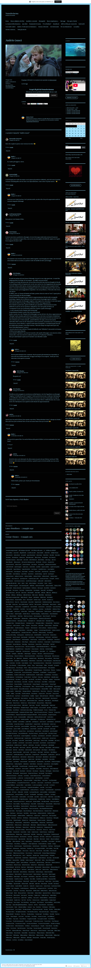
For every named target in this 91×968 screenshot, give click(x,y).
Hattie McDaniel (45, 698)
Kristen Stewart (23, 773)
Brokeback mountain (47, 602)
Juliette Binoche (16, 759)
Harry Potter (38, 698)
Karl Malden (16, 761)
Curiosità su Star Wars (26, 632)
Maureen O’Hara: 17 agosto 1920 (72, 399)
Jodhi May (25, 745)
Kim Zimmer (35, 771)
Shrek (15, 893)
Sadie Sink (31, 883)
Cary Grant (28, 609)
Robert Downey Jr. (54, 869)
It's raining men (41, 719)
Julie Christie (9, 759)
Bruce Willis (8, 604)
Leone (17, 789)
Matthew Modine (21, 815)
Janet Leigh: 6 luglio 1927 (71, 456)
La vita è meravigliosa (37, 785)
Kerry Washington (10, 768)
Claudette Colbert (10, 627)
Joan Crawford (29, 742)
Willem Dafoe (9, 935)
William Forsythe (40, 935)
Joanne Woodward (51, 742)
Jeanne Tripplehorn (25, 735)
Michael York (42, 822)
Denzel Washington (56, 642)
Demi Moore (40, 642)
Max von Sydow (52, 815)
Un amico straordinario (32, 923)
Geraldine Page (17, 686)
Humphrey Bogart (25, 707)
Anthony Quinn (53, 576)
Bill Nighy (8, 595)
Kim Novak (29, 771)
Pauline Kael (9, 848)
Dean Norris (57, 639)
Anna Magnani (17, 571)
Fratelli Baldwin (9, 674)
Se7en (55, 888)
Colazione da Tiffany (52, 627)
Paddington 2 (24, 843)
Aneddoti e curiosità (31, 21)
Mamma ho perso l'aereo (19, 801)
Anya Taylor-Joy (15, 578)
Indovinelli (82, 24)
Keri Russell (49, 766)
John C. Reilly (9, 747)
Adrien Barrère (9, 555)
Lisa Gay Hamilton (19, 794)
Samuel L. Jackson (10, 886)
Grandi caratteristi (26, 693)
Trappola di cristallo (31, 918)
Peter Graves (25, 850)
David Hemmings (40, 637)
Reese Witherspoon (50, 860)
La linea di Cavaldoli (27, 780)
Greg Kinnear (34, 693)
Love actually (30, 796)
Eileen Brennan (55, 656)
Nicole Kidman (47, 834)
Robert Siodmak (37, 874)
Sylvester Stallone (22, 907)
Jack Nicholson (50, 721)
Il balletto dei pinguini (38, 710)
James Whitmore (25, 728)
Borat (24, 599)
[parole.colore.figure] (79, 626)
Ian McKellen (9, 710)
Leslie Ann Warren (34, 789)
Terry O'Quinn (18, 909)
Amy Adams (34, 564)
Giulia (50, 688)
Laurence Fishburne (10, 785)
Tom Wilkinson (50, 916)
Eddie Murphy (27, 653)
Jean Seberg (34, 735)
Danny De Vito (46, 634)
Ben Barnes (53, 588)
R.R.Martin (52, 855)
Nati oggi (62, 21)
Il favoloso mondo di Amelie (12, 712)
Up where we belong (55, 923)
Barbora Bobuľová (26, 588)
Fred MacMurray (19, 677)
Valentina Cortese (10, 925)
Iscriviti (54, 95)
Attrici (23, 583)
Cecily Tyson (17, 611)
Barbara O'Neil (57, 585)
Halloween (58, 695)
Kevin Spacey (46, 768)
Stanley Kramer (52, 897)
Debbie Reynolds (9, 642)
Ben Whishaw (50, 590)
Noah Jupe (30, 836)
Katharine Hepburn (56, 761)
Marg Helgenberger (25, 803)
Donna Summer (35, 649)
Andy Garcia (25, 566)
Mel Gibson (10, 87)
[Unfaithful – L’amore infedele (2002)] (75, 319)
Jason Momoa (38, 731)
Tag (34, 907)
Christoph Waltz (49, 623)
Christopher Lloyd (40, 620)
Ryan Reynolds (17, 883)
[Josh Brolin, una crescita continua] (75, 305)
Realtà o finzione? (30, 860)
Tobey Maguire (13, 916)
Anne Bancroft (45, 571)
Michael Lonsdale (41, 820)
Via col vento (13, 928)
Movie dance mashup (20, 829)
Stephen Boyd (52, 900)
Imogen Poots (9, 717)
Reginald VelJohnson (10, 862)
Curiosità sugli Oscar (15, 632)
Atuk (27, 583)
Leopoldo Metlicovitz (24, 789)
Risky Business (30, 867)
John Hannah (9, 749)
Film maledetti (51, 667)
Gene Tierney (37, 681)
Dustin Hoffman (34, 651)
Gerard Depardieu (26, 686)
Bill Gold (43, 592)
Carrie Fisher (9, 609)
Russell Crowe (41, 881)
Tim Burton (17, 914)
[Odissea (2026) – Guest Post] (75, 203)
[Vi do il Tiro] (67, 638)
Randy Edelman (42, 857)
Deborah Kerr (18, 642)
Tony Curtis (15, 918)
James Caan (53, 724)
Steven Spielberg (49, 902)
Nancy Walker (9, 832)
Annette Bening (38, 573)
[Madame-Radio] (79, 634)
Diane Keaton (31, 644)
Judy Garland (23, 756)
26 (69, 135)
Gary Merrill (31, 679)
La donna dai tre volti (29, 778)
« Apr (69, 138)
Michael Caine (9, 820)
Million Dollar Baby (10, 827)
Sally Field (37, 883)
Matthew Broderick (42, 813)
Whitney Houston (41, 932)
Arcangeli (52, 578)
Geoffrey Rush (52, 681)
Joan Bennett (21, 742)
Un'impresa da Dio (10, 923)
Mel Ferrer (19, 817)
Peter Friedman (9, 850)
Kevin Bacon (18, 768)
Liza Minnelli (33, 794)
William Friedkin (48, 935)
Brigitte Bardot (38, 602)
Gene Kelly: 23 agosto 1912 (71, 380)
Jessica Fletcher (28, 740)
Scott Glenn (50, 888)
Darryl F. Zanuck (16, 637)
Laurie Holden (28, 785)
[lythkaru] (83, 606)
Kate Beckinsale (32, 761)
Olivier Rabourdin (16, 841)
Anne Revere (31, 573)
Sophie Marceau (45, 895)
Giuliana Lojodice (10, 691)
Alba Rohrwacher (30, 557)
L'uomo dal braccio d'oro (35, 775)
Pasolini (49, 843)
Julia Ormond (39, 756)
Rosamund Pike (52, 879)
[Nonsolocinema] (71, 614)
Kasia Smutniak (23, 761)
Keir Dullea (8, 766)
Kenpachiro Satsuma (33, 766)
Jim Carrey (57, 740)
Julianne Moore (31, 756)
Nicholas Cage (19, 834)
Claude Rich (55, 625)
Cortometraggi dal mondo (45, 630)
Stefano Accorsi (36, 900)
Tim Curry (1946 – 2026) (72, 109)
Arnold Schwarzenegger (31, 581)
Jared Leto (15, 731)
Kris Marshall (16, 773)
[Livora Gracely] (71, 606)
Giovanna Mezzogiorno (35, 688)
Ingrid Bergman (9, 719)
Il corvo (46, 710)
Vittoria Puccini (26, 930)
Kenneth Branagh (23, 766)
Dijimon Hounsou (10, 646)
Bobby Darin (43, 597)
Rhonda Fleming (40, 862)
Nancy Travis (52, 829)
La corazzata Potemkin (11, 778)
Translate (75, 73)
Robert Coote (38, 869)
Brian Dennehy (24, 602)
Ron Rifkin (26, 879)
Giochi (7, 688)
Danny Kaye (8, 637)
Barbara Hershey (49, 585)
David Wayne (50, 639)
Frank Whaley (43, 672)
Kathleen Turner (9, 764)
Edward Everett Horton (48, 653)
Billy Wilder (41, 595)
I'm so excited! (42, 707)
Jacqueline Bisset (29, 724)
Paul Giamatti (57, 846)
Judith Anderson (15, 756)
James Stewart (9, 728)
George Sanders (44, 684)
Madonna (48, 799)
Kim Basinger (9, 771)
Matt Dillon (26, 813)
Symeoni (30, 907)
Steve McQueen (40, 902)
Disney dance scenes (19, 646)
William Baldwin (23, 935)
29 (78, 135)
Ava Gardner (40, 583)
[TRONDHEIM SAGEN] (67, 610)
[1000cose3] (79, 610)
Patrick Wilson (44, 846)
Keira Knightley (54, 764)
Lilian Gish (8, 792)
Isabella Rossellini (25, 719)
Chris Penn (53, 616)
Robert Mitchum (23, 871)
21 (75, 133)
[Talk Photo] (79, 618)
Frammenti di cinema (35, 24)
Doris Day (42, 649)
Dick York (52, 644)
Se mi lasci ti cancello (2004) (75, 484)
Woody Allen (43, 937)
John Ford (28, 747)
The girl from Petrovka (37, 909)
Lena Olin (42, 787)
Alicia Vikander (9, 562)
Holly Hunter (25, 705)
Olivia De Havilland (55, 839)
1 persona (14, 264)
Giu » (81, 138)
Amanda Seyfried (10, 564)
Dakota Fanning (42, 632)
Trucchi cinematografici (18, 921)
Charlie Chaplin (18, 613)
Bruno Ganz (15, 604)
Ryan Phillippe (9, 883)
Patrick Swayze (36, 846)
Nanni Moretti (16, 832)
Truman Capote (28, 921)
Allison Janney (17, 562)
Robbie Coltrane (16, 869)
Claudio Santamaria (19, 627)
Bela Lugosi (40, 588)
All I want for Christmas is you (28, 562)
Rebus (43, 860)
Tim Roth (52, 914)
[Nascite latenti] (67, 622)
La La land (46, 778)
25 (66, 135)
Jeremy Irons (53, 738)
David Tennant (33, 639)
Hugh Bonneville (44, 705)
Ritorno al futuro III (55, 867)
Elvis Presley (56, 658)
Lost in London (15, 796)
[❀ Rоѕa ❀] (79, 602)
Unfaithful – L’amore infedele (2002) (73, 311)
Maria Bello (33, 803)
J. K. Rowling (8, 721)
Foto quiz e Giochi (72, 21)
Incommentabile (22, 717)
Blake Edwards (24, 597)
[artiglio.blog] (67, 630)
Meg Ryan (13, 817)
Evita (7, 665)
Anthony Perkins (37, 576)
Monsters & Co (40, 827)
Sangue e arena (39, 886)
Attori (19, 583)
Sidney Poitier (30, 893)
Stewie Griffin (57, 902)
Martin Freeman (49, 806)
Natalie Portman (43, 832)
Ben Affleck (46, 588)
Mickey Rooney (18, 825)
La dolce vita (20, 778)
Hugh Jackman (16, 707)
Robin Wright (17, 876)
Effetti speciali (47, 656)
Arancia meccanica (44, 578)
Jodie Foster (31, 745)
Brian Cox (17, 602)
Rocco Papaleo (24, 876)
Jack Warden (57, 721)
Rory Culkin (32, 879)
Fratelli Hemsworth (30, 674)
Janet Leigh (52, 728)
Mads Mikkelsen (55, 799)
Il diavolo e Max (52, 710)
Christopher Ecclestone (11, 620)
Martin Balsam (41, 806)
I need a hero (50, 717)
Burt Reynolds (45, 604)
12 (69, 131)
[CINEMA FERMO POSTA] (71, 626)
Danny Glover (53, 634)
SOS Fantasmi (9, 897)
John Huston (21, 749)
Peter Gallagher (17, 850)
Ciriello (22, 625)
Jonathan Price (9, 754)
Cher (7, 616)
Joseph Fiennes (35, 754)
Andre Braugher (18, 566)
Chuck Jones (56, 623)
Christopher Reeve (30, 623)
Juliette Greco (24, 759)
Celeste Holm (24, 611)
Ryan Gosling (56, 881)
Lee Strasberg (16, 787)
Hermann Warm (40, 703)
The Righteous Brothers (21, 911)
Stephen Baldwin (44, 900)
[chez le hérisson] (75, 606)
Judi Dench (8, 756)
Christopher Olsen (10, 623)
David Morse (54, 637)
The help (46, 909)
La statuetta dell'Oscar (11, 782)
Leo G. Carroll (48, 787)
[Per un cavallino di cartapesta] (75, 610)
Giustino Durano (35, 691)
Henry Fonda (9, 703)
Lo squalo (8, 796)
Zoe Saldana (20, 940)
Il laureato (50, 712)
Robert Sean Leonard (27, 874)
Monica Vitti (32, 827)
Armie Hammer (9, 581)
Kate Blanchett (40, 761)
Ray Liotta (49, 857)
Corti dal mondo (54, 26)
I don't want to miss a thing (26, 710)
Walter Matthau (9, 932)
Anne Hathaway (16, 573)
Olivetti (47, 839)
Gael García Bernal (10, 679)
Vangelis (42, 925)
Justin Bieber (45, 759)
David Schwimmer (17, 639)
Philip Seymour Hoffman (18, 853)
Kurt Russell (41, 773)
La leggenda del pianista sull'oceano (14, 780)
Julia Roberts (45, 756)
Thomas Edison (53, 911)
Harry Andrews (24, 698)
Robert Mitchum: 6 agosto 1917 (72, 418)
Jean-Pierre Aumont (33, 733)
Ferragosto (56, 665)
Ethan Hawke (48, 663)
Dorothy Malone (49, 649)
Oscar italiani (51, 841)
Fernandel (50, 665)
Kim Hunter (22, 771)
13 (72, 131)
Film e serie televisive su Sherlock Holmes (37, 667)
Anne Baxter (52, 571)
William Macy (9, 937)
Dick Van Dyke (46, 644)
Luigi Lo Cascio (43, 796)
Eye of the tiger (13, 665)
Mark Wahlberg (16, 806)
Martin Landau (9, 808)
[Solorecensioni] (83, 634)
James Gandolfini (25, 726)
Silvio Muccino (9, 895)
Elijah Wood (19, 658)
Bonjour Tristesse (10, 599)
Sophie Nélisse (53, 895)
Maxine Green (45, 815)
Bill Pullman (19, 595)
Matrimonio (55, 810)
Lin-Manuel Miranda (34, 792)
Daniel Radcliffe (37, 634)
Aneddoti (38, 566)
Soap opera (30, 895)
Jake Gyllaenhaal (45, 724)
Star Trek (24, 900)
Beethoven (34, 588)
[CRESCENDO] (79, 638)
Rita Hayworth (38, 867)
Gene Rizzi (31, 681)
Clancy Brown (34, 625)
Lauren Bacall (55, 782)
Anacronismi (41, 564)
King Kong (42, 771)
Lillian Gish (20, 792)
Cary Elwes (22, 609)
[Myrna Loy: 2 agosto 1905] (75, 442)
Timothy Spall (38, 914)
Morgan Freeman (10, 829)
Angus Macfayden (26, 569)
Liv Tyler (27, 794)
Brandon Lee (50, 599)
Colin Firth (15, 630)
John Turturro (33, 752)
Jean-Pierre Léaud (52, 733)
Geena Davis (57, 679)
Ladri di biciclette (39, 778)
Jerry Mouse (15, 740)
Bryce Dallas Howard (23, 604)
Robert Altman (31, 869)
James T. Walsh (17, 728)
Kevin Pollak (39, 768)
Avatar (45, 583)
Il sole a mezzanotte (42, 714)
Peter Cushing (49, 848)
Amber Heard (18, 564)
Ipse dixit (24, 24)
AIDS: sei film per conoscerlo (69, 24)
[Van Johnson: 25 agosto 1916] (75, 375)
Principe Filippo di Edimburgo (49, 853)
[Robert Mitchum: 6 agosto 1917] (75, 423)
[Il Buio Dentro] (71, 634)
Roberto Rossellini (48, 871)
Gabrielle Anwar (54, 677)
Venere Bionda (49, 925)
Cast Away (41, 609)
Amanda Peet (51, 562)
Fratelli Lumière (39, 674)
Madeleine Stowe (33, 799)
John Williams (54, 752)
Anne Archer (38, 571)
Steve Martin (33, 902)
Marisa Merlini (49, 803)
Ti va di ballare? (47, 24)
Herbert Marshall (32, 703)
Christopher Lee (31, 620)
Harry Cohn (31, 698)
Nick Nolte (33, 834)
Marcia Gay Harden (54, 801)
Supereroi (30, 904)
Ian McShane (16, 710)
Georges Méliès (9, 686)
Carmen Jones (41, 606)
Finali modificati (28, 670)
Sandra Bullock (18, 886)
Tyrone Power (47, 921)
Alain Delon (45, 555)
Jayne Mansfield (53, 731)
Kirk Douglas (48, 771)
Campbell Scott (25, 606)
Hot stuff (38, 705)
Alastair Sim (22, 557)
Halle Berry (51, 695)
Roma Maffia (52, 876)
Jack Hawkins (21, 721)
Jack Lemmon (43, 721)
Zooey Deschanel (28, 940)
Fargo (33, 665)
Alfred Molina (41, 559)
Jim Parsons (8, 742)
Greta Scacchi (56, 693)
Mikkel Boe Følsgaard (42, 825)
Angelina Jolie (9, 569)
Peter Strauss (53, 850)
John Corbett (15, 747)
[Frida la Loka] (75, 602)
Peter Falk (56, 848)
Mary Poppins (19, 810)
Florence (53, 670)
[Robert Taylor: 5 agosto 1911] (75, 433)
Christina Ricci (25, 618)
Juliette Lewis (31, 759)
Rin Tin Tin (17, 867)
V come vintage (75, 358)
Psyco (24, 855)
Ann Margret (51, 573)
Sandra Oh (32, 886)
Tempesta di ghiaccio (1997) (71, 286)
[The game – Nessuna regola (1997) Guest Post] (75, 216)
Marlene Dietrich (25, 806)
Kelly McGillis (15, 766)
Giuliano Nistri (18, 691)
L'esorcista (20, 775)
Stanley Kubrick (9, 900)
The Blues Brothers (27, 909)
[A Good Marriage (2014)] (75, 266)
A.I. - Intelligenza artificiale (50, 550)
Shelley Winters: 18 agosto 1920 (72, 389)
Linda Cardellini (43, 792)
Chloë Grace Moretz (28, 616)
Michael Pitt (49, 820)
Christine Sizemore (33, 618)
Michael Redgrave (10, 822)
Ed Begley (14, 653)
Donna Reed (27, 649)
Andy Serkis (32, 566)
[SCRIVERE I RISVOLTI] (79, 630)
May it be (8, 817)
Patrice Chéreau (9, 846)
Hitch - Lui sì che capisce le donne (13, 705)
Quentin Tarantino (44, 855)
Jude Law (58, 754)
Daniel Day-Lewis (29, 634)
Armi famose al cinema (19, 581)
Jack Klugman (35, 721)
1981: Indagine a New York (24, 550)
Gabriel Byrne (47, 677)
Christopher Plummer (20, 623)
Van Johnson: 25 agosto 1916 (71, 370)
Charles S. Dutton (9, 613)
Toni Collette (9, 918)
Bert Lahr (18, 592)
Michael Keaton (32, 820)
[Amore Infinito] (67, 606)
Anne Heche (24, 573)
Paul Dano (50, 846)
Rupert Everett (33, 881)
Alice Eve (54, 559)
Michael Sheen (26, 822)
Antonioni (8, 578)
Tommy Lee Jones (42, 916)
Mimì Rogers (18, 827)
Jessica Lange (37, 740)
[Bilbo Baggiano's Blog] (75, 626)
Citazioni (28, 625)
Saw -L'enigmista (15, 888)
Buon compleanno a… (53, 21)
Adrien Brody (17, 555)
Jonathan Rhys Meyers (19, 754)
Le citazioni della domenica (13, 24)
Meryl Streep (49, 817)
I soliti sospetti (33, 719)
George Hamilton (18, 684)
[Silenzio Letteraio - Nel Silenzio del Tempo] (83, 626)
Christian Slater (16, 618)
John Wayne (46, 752)
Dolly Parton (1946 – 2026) (72, 107)
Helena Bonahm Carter (32, 700)
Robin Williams (9, 876)
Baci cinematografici (24, 585)
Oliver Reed (42, 839)
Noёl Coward (48, 836)
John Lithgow (44, 749)
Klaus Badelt (9, 773)
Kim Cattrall (16, 771)
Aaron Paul (16, 552)
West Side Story (32, 932)
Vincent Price (54, 928)
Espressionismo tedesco (38, 663)
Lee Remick (8, 787)
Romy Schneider (9, 879)
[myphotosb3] (83, 622)
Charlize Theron (26, 613)
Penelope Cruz (30, 848)
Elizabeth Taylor (33, 658)
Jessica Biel (21, 740)
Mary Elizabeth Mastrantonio (46, 808)
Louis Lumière (23, 796)
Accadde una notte (31, 552)
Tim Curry (23, 914)
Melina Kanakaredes (34, 817)
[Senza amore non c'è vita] (71, 602)
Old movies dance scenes (11, 839)
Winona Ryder (36, 937)
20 (72, 133)
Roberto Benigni (39, 871)
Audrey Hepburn (32, 583)
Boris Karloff (30, 599)
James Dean (17, 726)
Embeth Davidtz (9, 660)
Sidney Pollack (38, 893)
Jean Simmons (41, 735)
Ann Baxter (31, 571)
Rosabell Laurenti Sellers (41, 879)
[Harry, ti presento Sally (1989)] (75, 240)
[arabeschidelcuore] (83, 602)
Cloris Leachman (42, 627)
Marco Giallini (16, 803)
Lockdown (47, 794)
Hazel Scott (8, 700)
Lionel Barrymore (10, 794)
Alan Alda (52, 555)
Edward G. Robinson (19, 656)
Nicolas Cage (39, 834)
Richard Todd (49, 864)
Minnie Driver (26, 827)
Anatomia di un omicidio (50, 564)
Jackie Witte (28, 721)
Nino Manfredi (23, 836)
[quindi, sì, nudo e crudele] (67, 626)
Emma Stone (39, 660)
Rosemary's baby (10, 881)
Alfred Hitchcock (33, 559)
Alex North (26, 559)
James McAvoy (55, 726)
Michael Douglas (17, 820)
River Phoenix (9, 869)
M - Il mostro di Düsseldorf (12, 799)
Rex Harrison (32, 862)
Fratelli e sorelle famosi (19, 674)
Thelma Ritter (57, 909)
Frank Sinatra (36, 672)
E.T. (47, 651)
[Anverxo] (67, 618)
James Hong (33, 726)
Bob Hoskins (49, 597)
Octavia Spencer (56, 836)
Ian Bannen (54, 707)
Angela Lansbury (45, 566)
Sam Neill (50, 883)
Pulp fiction (29, 855)
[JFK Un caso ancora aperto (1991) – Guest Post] (75, 254)
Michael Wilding (34, 822)
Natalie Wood (51, 832)
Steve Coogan (17, 902)
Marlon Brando (33, 806)
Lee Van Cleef (23, 787)
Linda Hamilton (51, 792)
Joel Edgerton (44, 745)
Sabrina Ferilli (25, 883)
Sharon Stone (29, 890)
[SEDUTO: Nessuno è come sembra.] (83, 614)
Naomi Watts (23, 832)
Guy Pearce (17, 695)
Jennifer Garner (9, 738)
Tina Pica (57, 914)
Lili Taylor (14, 792)
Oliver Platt (36, 839)
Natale (29, 832)
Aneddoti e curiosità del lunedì (73, 110)
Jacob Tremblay (9, 724)
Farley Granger (39, 665)
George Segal (53, 684)
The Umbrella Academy (32, 911)
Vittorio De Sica (34, 930)
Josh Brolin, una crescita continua (73, 299)
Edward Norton (39, 656)
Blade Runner (48, 595)
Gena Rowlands (9, 681)
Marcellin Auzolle (45, 801)
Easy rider (8, 653)
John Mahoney (52, 749)
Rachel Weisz (25, 857)
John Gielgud (48, 747)
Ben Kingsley (37, 590)
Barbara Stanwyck (17, 588)
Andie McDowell (9, 566)
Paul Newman (16, 848)
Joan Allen (15, 742)
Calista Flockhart (9, 606)
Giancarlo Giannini (40, 686)
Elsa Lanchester (48, 658)
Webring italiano (72, 97)
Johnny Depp (9, 752)
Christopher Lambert (22, 620)
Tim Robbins (45, 914)
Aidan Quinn (39, 555)
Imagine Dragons (52, 714)
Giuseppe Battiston (27, 691)
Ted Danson (45, 907)
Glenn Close (43, 691)
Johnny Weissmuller (17, 752)
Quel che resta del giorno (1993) (72, 222)
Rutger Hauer (48, 881)
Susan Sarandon (9, 907)
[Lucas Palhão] (67, 614)
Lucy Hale (36, 796)
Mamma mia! (29, 801)
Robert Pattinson (9, 874)
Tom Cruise (21, 916)
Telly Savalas (52, 907)
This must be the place (44, 911)
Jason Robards (46, 731)
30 (81, 135)
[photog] (71, 610)
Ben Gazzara (15, 590)
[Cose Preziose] (71, 622)
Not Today (42, 836)
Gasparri (51, 679)
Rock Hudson (32, 876)
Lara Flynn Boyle (52, 780)
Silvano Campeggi (56, 893)
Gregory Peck (42, 693)
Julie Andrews (53, 756)
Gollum (12, 693)
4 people (13, 165)
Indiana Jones (30, 717)
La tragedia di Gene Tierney (23, 782)
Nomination (36, 836)
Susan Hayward (42, 904)
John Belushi (51, 745)
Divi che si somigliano (30, 646)
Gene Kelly (24, 681)
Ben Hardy (22, 590)
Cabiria (59, 604)
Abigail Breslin (23, 552)
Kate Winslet (47, 761)
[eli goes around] (75, 622)
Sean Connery (9, 890)
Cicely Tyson (9, 625)
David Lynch (48, 637)
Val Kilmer (27, 925)
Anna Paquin (24, 571)
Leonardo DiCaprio (10, 789)
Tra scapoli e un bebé (42, 918)
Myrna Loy (45, 829)
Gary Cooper (24, 679)
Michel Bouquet (49, 822)
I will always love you (50, 719)
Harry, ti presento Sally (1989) (72, 233)
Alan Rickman (15, 557)
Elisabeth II (25, 658)
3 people (11, 147)
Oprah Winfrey (29, 841)
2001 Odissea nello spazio (36, 550)
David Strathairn (25, 639)
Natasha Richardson (10, 834)
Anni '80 (45, 573)
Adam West (47, 552)
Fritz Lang (40, 677)
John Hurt (15, 749)
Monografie (42, 21)
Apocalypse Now (23, 578)
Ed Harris (34, 653)
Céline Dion (34, 632)
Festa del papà (19, 667)
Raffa (12, 156)
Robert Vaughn (52, 874)
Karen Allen (51, 759)
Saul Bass (8, 888)
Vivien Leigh (50, 930)
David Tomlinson (42, 639)
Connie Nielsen (22, 630)
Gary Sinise (45, 679)
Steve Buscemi (9, 902)
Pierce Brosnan (29, 853)
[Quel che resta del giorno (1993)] (75, 228)
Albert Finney (38, 557)
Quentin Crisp (36, 855)
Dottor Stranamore (10, 651)
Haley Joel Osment (44, 695)
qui (27, 83)
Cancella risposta (60, 500)
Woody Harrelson (51, 937)
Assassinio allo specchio (11, 583)
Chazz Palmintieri (54, 613)
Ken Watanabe (42, 766)
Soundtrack (56, 24)
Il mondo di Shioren (10, 714)
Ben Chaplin (8, 590)
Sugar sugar (8, 904)
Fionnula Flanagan (38, 670)
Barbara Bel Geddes (40, 585)
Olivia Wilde (8, 841)
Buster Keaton (53, 604)
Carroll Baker (16, 609)
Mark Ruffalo (9, 806)
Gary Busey (18, 679)
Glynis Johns (56, 691)
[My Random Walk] (79, 606)
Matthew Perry (30, 815)
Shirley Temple (9, 893)
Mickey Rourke (26, 825)
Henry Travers (16, 703)
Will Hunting (16, 935)
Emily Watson (32, 660)
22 (78, 133)
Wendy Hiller (24, 932)
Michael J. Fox (25, 820)
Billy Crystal (35, 595)
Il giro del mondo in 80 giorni (40, 712)
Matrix (7, 813)
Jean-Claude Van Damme (11, 733)
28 (75, 135)
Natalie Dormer (35, 832)
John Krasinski (28, 749)
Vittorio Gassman (42, 930)
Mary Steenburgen (28, 810)
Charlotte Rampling (35, 613)
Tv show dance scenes (38, 921)
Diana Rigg (24, 644)
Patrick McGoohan (27, 846)
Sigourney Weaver (47, 893)
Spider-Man (24, 897)
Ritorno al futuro (46, 867)
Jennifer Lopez (45, 738)
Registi (18, 862)
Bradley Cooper (37, 599)
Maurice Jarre (37, 815)
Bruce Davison (56, 602)
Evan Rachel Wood (57, 663)
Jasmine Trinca (22, 731)
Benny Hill (43, 590)
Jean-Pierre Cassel (43, 733)
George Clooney (9, 684)
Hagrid (37, 695)
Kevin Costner (25, 768)
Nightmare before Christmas (12, 836)
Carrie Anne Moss (57, 606)
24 (84, 133)
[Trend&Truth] (75, 634)
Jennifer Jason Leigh (18, 738)
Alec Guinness (52, 557)
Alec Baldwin (45, 557)
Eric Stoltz (18, 663)
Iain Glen (49, 707)
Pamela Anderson (42, 843)
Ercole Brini (12, 663)
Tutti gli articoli (22, 29)
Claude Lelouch (48, 625)
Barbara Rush (9, 588)
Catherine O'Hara (56, 609)
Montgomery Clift (48, 827)
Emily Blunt (16, 660)
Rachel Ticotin (18, 857)
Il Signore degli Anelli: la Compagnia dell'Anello (26, 714)
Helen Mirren (48, 700)
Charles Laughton (56, 611)
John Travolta (26, 752)
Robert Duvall (9, 871)
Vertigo (7, 928)
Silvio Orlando (17, 895)
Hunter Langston (34, 707)
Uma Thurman (55, 921)
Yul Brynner (8, 940)
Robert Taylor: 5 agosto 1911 (71, 427)
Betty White (37, 592)
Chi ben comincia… (11, 29)
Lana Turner (45, 780)
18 (66, 133)
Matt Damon (19, 813)
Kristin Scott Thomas (33, 773)
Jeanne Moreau (16, 735)
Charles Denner (47, 611)
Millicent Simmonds (52, 825)
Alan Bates (8, 85)
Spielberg (30, 897)
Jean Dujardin (9, 735)
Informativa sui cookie (30, 965)
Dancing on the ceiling (11, 634)
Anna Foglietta (51, 569)
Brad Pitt (44, 599)
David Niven (8, 639)
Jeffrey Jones (55, 735)
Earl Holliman (52, 651)
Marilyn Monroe (41, 803)
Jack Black (15, 721)
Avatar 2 (50, 583)
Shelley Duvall (36, 890)
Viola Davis (8, 930)
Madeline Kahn (41, 799)
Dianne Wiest (38, 644)
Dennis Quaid (47, 642)
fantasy (29, 665)
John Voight (40, 752)
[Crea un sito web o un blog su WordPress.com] (14, 950)
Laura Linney (40, 782)
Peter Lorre (32, 850)
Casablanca (35, 609)
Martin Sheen (17, 808)
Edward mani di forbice (30, 656)
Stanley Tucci (17, 900)
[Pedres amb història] (75, 618)
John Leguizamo (36, 749)
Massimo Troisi (48, 810)
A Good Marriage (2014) (70, 259)
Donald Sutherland (10, 649)
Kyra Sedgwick (48, 773)
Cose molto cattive (10, 26)
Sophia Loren (37, 895)
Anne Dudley (9, 573)
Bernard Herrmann (10, 592)
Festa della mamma (10, 667)
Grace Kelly (18, 693)
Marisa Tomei (57, 803)
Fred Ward (34, 677)
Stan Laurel (36, 897)
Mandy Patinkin (36, 801)
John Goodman (55, 747)
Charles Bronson (39, 611)
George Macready (27, 684)
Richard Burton (9, 864)
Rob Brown (24, 869)
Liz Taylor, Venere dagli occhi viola (76, 506)
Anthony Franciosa (19, 576)
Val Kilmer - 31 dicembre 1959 (75, 517)
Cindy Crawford (16, 625)
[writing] (71, 638)
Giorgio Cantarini (14, 688)
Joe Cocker (37, 745)
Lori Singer (52, 794)
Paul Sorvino (23, 848)
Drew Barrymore (26, 651)
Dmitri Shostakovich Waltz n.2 (42, 646)
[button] (70, 651)
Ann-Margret (34, 569)
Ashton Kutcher (48, 581)
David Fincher (32, 637)
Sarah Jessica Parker (55, 886)
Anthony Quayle (45, 576)
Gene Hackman (17, 681)
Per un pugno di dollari (40, 848)
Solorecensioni (68, 159)
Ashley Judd (40, 581)
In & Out (15, 717)
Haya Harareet (54, 698)
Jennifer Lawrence (36, 738)
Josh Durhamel (44, 754)
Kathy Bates (26, 764)
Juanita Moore (51, 754)
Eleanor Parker (9, 658)
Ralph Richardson (33, 857)
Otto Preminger (9, 843)
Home (7, 21)
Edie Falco (40, 653)
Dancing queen (20, 634)
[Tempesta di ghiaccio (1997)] (75, 293)
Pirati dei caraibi (37, 853)
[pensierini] (67, 634)
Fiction (25, 667)
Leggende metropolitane (33, 787)
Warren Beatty (17, 932)
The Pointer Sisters (10, 911)
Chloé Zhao (20, 616)
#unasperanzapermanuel (11, 550)
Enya (7, 663)
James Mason (48, 726)
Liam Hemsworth (49, 789)
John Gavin (41, 747)
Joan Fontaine (43, 742)
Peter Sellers (46, 850)
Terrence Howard (10, 909)
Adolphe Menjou (54, 552)
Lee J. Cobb (45, 785)
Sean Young (22, 890)
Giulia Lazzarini (56, 688)
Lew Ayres (42, 789)
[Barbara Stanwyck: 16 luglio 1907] (75, 452)
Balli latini (32, 585)
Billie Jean (48, 592)
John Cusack (22, 747)
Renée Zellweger (24, 862)
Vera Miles (55, 925)
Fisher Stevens (46, 670)
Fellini (45, 665)
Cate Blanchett (48, 609)
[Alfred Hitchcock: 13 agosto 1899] (75, 414)
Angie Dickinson (17, 569)
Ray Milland (8, 860)
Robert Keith (16, 871)
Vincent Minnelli (46, 928)
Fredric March (27, 677)
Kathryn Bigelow (18, 764)
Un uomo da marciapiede (43, 923)
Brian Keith (31, 602)
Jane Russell (46, 728)
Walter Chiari (57, 930)
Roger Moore (45, 876)
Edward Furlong (9, 656)
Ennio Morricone (56, 660)
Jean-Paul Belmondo (23, 733)
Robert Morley (31, 871)
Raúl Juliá (22, 860)
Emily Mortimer (24, 660)
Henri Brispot (55, 700)
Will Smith (29, 937)
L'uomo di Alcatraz (46, 775)
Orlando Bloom (36, 841)
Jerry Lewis (8, 740)
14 (75, 131)
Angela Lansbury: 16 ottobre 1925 (76, 491)
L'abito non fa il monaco (11, 775)
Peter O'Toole (39, 850)
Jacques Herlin (37, 724)
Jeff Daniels (48, 735)
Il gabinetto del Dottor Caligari (26, 712)
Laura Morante (48, 782)
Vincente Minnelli (37, 928)
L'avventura (26, 775)
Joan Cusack (36, 742)
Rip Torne (23, 867)
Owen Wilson (17, 843)
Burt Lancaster (38, 604)
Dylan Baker (42, 651)
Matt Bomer (13, 813)
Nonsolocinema (12, 13)
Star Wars (29, 900)
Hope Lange (32, 705)
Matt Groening (33, 813)
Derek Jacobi (9, 644)
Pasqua (54, 843)
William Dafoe (32, 935)
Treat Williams (51, 918)
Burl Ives (31, 604)
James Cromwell (9, 726)
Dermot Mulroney (17, 644)
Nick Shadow (13, 232)
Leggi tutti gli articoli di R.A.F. (32, 121)
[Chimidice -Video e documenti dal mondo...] (67, 602)
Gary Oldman (38, 679)
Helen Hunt (41, 700)
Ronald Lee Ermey (19, 879)
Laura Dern (33, 782)
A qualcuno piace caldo (34, 578)
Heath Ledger (15, 700)
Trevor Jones (9, 921)
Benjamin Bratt (29, 590)
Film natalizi (9, 670)
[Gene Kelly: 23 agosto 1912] (75, 385)
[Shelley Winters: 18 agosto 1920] (75, 394)
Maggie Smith (9, 801)
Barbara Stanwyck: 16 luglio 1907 (73, 447)
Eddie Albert (20, 653)
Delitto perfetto (32, 642)
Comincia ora (58, 1)
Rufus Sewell (26, 881)
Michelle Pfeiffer (9, 825)
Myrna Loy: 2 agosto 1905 (71, 437)
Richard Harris (41, 864)
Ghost (33, 686)
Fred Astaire (55, 674)
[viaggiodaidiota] (79, 614)
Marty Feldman (24, 808)
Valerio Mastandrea (19, 925)
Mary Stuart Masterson (38, 810)
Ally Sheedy (38, 562)
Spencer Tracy (16, 897)
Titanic (7, 916)
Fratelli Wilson (48, 674)
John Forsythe (35, 747)
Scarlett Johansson (24, 888)
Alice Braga (47, 559)
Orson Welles (44, 841)
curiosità (8, 632)
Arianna (57, 578)
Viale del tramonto (21, 928)
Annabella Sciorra (42, 569)
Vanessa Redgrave (35, 925)
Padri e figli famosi (33, 843)
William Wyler (16, 937)
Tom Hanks (34, 916)
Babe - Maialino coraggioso (12, 585)
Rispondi (8, 150)
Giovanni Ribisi (45, 688)
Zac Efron (14, 940)
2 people (11, 244)
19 (69, 133)
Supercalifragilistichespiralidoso (20, 904)
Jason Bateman (30, 731)
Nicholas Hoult (27, 834)
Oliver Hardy (29, 839)
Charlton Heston (44, 613)
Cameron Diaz (18, 606)
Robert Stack (44, 874)
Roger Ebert (38, 876)
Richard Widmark (10, 867)
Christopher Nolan (50, 620)
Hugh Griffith (9, 707)
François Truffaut (52, 672)
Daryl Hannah (24, 637)
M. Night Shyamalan (23, 799)
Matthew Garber (51, 813)
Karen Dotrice (9, 761)
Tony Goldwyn (22, 918)
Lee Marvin (51, 785)
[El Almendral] (71, 630)
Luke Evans (50, 796)
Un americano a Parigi (20, 923)
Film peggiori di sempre (18, 670)
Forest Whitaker (9, 672)
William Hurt (56, 935)
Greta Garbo (48, 693)
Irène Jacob (17, 719)
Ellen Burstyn (41, 658)
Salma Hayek (44, 883)
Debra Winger (25, 642)
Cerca (66, 145)
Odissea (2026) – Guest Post (72, 197)
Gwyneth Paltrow (25, 695)
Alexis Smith (19, 559)
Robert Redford (18, 874)
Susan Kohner (50, 904)
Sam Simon (56, 883)
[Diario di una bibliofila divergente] (83, 638)
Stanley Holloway (43, 897)
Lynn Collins (57, 796)
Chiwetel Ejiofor (12, 616)
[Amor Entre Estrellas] (83, 618)
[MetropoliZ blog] (71, 618)
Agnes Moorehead (31, 555)
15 (78, 131)
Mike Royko (33, 825)
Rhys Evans (47, 862)
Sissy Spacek (24, 895)
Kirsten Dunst (56, 771)
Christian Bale (9, 618)
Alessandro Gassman (10, 559)
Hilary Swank (48, 703)
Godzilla (8, 693)
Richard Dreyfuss (26, 864)
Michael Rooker (18, 822)
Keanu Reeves (47, 764)
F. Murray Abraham (22, 665)
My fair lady (39, 829)
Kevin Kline (32, 768)
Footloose (58, 670)
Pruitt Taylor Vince (17, 855)
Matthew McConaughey (11, 815)
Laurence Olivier (19, 785)
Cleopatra (27, 627)
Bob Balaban (36, 597)
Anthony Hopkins (28, 576)
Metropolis (56, 817)
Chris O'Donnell (46, 616)
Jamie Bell (40, 728)
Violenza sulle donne (16, 930)
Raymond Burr (16, 860)
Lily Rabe (26, 792)
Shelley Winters (44, 890)
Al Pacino (45, 562)
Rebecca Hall (38, 860)
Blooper (30, 597)
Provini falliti (9, 855)
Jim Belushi (50, 740)
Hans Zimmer (9, 698)
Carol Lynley (48, 606)
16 (81, 131)
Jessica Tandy (44, 740)
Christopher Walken (40, 623)
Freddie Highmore (10, 677)
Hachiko (32, 695)
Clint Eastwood (34, 627)
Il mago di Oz (57, 712)
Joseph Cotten (28, 754)
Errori (30, 663)
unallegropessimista (15, 214)
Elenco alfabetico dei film (17, 21)
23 (81, 133)
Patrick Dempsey (18, 846)
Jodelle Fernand (18, 745)
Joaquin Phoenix (9, 745)
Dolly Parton (53, 646)
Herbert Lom (24, 703)
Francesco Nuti (17, 672)
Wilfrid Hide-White (50, 932)
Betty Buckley (31, 592)
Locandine (76, 26)
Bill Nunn (13, 595)
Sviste (16, 907)
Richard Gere (34, 864)
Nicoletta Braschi (55, 834)
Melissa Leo (42, 817)
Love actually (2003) (73, 487)
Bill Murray (54, 592)
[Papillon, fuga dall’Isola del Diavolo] (75, 614)
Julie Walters (38, 759)
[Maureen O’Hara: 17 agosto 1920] (75, 404)
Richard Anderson (56, 862)
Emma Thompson (48, 660)
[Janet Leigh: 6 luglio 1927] (75, 461)
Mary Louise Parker (10, 810)
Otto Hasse (58, 841)
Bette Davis (23, 592)
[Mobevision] (75, 638)
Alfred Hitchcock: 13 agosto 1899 (72, 408)
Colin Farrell (8, 630)
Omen (23, 841)
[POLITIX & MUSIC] (83, 630)
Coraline (36, 630)
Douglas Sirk (18, 651)
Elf (14, 658)
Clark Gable (40, 625)
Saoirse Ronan (47, 886)
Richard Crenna (17, 864)
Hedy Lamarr (23, 700)
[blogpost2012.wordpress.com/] (83, 610)
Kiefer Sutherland (54, 768)
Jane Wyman (9, 731)
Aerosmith (23, 555)
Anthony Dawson (9, 576)
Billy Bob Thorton (27, 595)
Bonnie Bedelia (18, 599)
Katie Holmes (33, 764)
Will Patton (23, 937)
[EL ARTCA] (79, 622)
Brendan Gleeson (10, 602)
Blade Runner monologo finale (12, 597)
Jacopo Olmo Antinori (19, 724)
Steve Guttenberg (25, 902)
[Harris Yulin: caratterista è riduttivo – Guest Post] (75, 281)
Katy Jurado (39, 764)
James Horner (40, 726)
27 (72, 135)
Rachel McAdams (10, 857)
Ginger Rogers (57, 686)
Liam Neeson (58, 789)
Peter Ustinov (9, 853)
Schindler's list (33, 888)
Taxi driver (38, 907)
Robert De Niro (46, 869)
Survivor (36, 904)
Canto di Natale (33, 606)
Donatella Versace (20, 649)
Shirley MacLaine (53, 890)
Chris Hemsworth (37, 616)
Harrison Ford (16, 698)
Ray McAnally (56, 857)
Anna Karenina (9, 571)
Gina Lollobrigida (49, 686)
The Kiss (51, 909)
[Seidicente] (75, 630)
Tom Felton (27, 916)
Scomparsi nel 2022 (42, 888)
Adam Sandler (40, 552)
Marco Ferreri (9, 803)
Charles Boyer (31, 611)
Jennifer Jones (28, 738)
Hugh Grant (52, 705)
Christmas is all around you (45, 618)
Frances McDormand (27, 672)
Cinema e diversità (43, 26)
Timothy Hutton (30, 914)
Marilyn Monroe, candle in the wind (77, 510)
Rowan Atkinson (18, 881)
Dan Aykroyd (50, 632)
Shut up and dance (22, 893)
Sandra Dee (25, 886)
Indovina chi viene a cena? (40, 717)
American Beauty (26, 564)
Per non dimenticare (66, 26)
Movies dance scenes (30, 829)
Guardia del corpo (10, 695)
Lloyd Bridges (40, 794)
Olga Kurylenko (21, 839)
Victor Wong (29, 928)
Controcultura (30, 630)
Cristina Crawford (56, 630)
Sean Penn (16, 890)
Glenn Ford (49, 691)
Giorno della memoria (24, 688)
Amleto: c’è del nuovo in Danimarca (26, 26)
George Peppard (36, 684)
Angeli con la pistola (54, 566)
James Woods (33, 728)
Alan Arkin (57, 555)
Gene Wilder (44, 681)
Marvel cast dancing (33, 808)
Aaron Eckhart (9, 552)
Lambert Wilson (37, 780)
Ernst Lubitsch (25, 663)
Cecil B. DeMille (9, 611)
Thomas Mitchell (9, 914)
